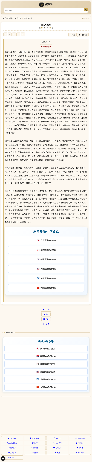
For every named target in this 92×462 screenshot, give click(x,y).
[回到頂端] (3, 458)
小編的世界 (58, 443)
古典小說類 (9, 18)
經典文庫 (13, 448)
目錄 (47, 319)
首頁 (47, 314)
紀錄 (73, 35)
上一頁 (47, 309)
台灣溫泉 (58, 448)
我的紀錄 (84, 35)
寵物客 (35, 443)
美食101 (58, 438)
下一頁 (45, 324)
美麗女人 (13, 457)
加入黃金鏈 (13, 438)
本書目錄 (29, 18)
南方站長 (35, 448)
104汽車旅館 (13, 443)
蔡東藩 (19, 18)
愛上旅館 (81, 453)
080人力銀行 (36, 438)
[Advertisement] (45, 415)
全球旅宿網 (81, 438)
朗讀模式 (47, 47)
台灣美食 (81, 443)
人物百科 (13, 453)
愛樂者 (81, 448)
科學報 (35, 453)
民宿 (58, 453)
